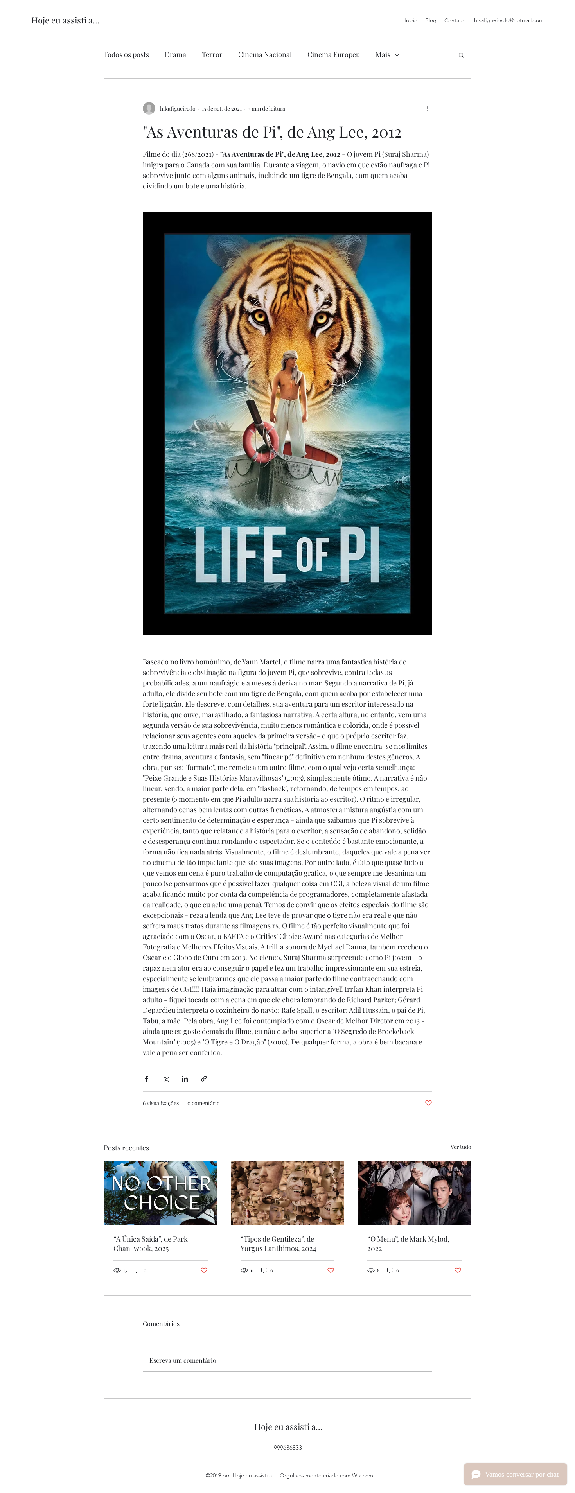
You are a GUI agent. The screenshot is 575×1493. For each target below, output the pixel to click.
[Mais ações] (427, 108)
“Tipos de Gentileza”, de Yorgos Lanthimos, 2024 (278, 1243)
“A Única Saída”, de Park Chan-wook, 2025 (150, 1243)
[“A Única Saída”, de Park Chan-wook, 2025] (160, 1193)
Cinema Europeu (333, 54)
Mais (383, 54)
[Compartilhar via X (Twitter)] (165, 1078)
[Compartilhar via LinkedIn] (185, 1078)
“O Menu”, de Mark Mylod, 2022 (408, 1243)
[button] (461, 55)
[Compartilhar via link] (204, 1078)
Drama (175, 54)
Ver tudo (461, 1146)
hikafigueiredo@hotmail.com (509, 19)
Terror (212, 54)
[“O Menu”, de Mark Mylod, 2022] (414, 1193)
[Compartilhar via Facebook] (146, 1078)
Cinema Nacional (265, 54)
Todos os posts (126, 54)
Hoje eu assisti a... (65, 20)
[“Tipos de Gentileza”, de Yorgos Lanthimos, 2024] (287, 1193)
